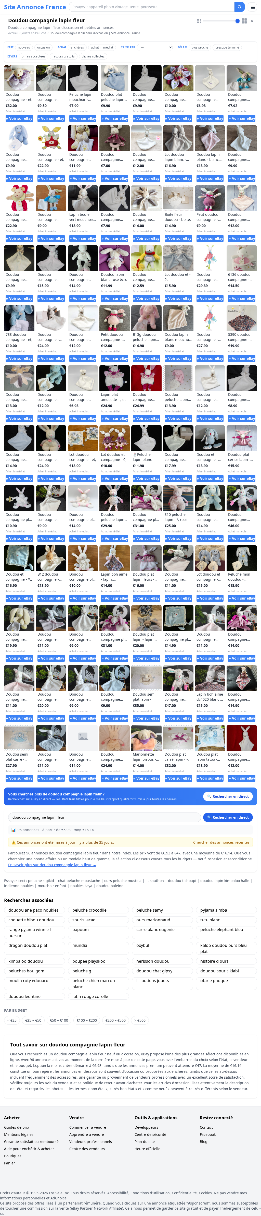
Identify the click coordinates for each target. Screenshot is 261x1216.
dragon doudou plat (27, 945)
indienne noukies (19, 885)
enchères (77, 47)
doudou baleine (109, 885)
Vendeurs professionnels (90, 1141)
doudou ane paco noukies (33, 910)
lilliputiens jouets (152, 980)
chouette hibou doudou (31, 920)
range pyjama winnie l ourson (29, 932)
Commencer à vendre (87, 1127)
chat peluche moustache (79, 880)
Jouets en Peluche (33, 33)
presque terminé (227, 47)
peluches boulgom (26, 971)
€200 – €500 (116, 1020)
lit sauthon (155, 880)
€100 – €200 (87, 1020)
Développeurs (146, 1127)
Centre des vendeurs (87, 1148)
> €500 (140, 1020)
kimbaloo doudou (25, 961)
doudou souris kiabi (219, 971)
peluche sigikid (41, 880)
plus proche (200, 47)
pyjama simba (213, 910)
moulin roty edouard (28, 980)
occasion (43, 47)
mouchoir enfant (52, 885)
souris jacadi (84, 920)
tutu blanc (210, 920)
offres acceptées (33, 56)
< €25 (12, 1020)
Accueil (13, 33)
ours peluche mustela (122, 880)
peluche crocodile (89, 910)
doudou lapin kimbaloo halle (224, 880)
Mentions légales (18, 1134)
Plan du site (145, 1141)
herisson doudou (152, 961)
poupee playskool (89, 961)
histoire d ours (214, 961)
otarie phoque (214, 980)
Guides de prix (16, 1127)
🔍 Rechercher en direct (228, 817)
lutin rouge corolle (90, 996)
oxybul (142, 945)
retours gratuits (64, 56)
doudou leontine (24, 996)
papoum (80, 929)
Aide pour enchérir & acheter (29, 1148)
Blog (203, 1141)
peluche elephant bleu (221, 929)
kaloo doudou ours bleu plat (223, 948)
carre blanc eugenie (155, 929)
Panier (9, 1163)
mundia (79, 945)
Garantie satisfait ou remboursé (31, 1141)
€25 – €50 (33, 1020)
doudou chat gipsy (154, 971)
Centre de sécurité (150, 1134)
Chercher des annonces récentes (221, 842)
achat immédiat (102, 47)
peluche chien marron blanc (93, 984)
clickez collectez (93, 56)
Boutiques (12, 1155)
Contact (206, 1127)
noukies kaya (81, 885)
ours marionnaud (153, 920)
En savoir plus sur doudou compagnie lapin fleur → (52, 864)
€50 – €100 (59, 1020)
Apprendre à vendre (86, 1134)
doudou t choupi (182, 880)
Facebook (208, 1134)
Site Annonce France (35, 7)
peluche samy (149, 910)
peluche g (81, 971)
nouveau (24, 47)
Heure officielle (147, 1148)
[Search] (239, 7)
